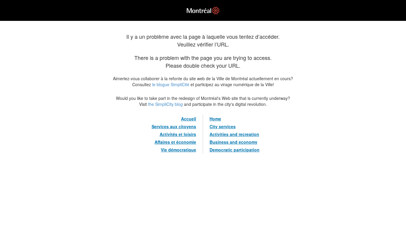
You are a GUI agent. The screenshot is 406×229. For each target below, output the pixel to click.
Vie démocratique (178, 150)
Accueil (188, 119)
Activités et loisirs (178, 134)
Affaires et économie (175, 142)
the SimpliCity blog (165, 104)
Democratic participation (234, 150)
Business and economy (233, 142)
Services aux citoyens (174, 126)
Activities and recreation (234, 134)
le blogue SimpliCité (170, 84)
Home (215, 119)
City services (223, 126)
